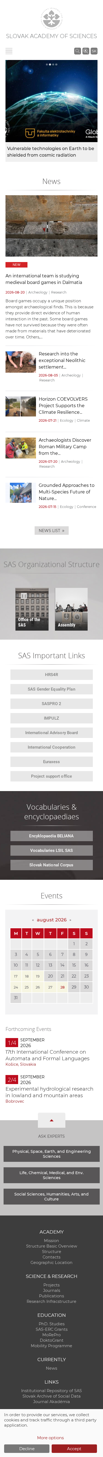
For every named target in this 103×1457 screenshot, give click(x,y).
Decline (27, 1448)
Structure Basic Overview (51, 1246)
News (51, 1368)
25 (27, 987)
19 (38, 976)
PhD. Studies (52, 1323)
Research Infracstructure (51, 1301)
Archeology (38, 292)
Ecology (66, 420)
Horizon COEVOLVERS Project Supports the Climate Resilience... (63, 405)
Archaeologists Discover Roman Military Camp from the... (65, 447)
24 (16, 987)
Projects (51, 1285)
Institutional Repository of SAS (51, 1390)
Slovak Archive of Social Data (52, 1396)
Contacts (51, 1257)
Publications (51, 1296)
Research (58, 292)
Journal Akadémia (51, 1401)
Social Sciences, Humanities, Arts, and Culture (51, 1197)
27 (50, 987)
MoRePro (51, 1334)
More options (50, 1437)
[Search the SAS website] (77, 51)
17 (16, 976)
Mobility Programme (51, 1345)
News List (52, 530)
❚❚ (24, 596)
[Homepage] (52, 19)
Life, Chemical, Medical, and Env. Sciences (51, 1175)
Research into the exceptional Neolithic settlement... (62, 360)
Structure (51, 1251)
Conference (86, 507)
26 (38, 987)
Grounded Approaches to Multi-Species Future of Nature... (66, 492)
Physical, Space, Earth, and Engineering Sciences (51, 1154)
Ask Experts (51, 1136)
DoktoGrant (51, 1340)
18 (27, 976)
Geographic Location (51, 1262)
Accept (74, 1448)
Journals (51, 1290)
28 (62, 987)
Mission (51, 1240)
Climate (83, 420)
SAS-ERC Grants (52, 1329)
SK (94, 51)
